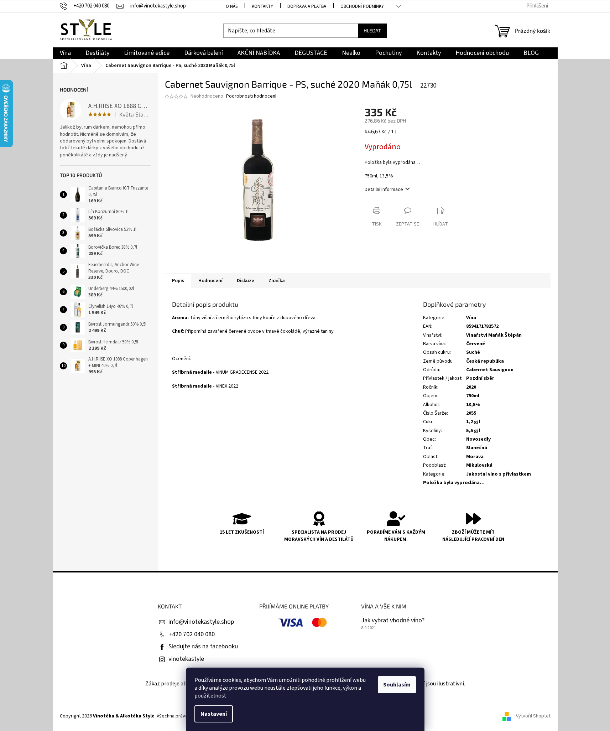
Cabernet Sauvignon (489, 369)
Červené (475, 343)
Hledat (372, 30)
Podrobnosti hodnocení (251, 96)
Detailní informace (384, 189)
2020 (471, 387)
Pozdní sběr (480, 378)
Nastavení (213, 714)
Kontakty (262, 6)
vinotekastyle (186, 658)
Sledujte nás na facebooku (203, 646)
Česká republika (485, 361)
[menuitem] (65, 53)
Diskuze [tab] (245, 280)
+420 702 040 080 (191, 634)
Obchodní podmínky (362, 6)
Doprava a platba (306, 6)
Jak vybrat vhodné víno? (392, 620)
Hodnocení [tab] (210, 280)
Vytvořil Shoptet (533, 716)
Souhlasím (397, 685)
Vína (471, 317)
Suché (473, 352)
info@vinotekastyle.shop (201, 621)
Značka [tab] (276, 280)
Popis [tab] (178, 280)
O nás (232, 6)
